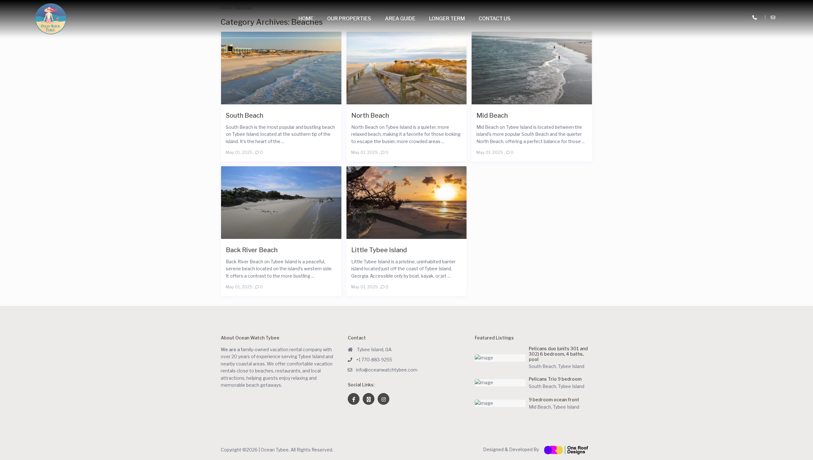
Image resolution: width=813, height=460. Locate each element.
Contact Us (495, 19)
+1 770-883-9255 (374, 359)
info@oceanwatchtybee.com (386, 369)
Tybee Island (571, 366)
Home (306, 19)
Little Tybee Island (379, 249)
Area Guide (400, 19)
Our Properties (349, 19)
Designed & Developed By (511, 449)
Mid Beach (492, 115)
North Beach (370, 115)
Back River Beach (252, 249)
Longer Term (447, 19)
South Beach (244, 115)
